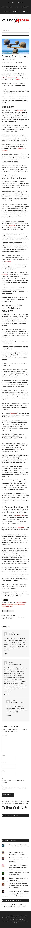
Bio (4, 610)
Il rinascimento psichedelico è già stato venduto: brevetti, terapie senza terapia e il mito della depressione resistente (19, 893)
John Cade (20, 110)
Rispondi (6, 653)
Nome (3, 755)
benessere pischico (15, 617)
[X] (22, 807)
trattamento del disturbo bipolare (10, 77)
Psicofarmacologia (11, 615)
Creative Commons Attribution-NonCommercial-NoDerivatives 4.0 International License (14, 604)
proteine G (4, 274)
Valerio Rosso (15, 20)
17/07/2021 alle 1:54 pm (15, 635)
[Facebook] (14, 807)
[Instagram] (3, 807)
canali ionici (8, 261)
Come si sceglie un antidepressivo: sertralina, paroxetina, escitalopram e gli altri (19, 846)
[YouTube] (11, 807)
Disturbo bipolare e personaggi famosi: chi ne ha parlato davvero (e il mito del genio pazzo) (19, 859)
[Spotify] (7, 807)
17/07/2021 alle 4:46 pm (17, 702)
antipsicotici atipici (20, 515)
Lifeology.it (15, 922)
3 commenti (19, 62)
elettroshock (12, 225)
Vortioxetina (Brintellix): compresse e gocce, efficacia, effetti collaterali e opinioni (18, 867)
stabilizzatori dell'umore (7, 618)
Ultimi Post (10, 610)
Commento (5, 735)
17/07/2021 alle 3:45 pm (15, 664)
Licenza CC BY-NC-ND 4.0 (22, 921)
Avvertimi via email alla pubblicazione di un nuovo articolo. (14, 789)
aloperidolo (21, 527)
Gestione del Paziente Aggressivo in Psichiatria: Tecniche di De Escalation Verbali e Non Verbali (18, 885)
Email (3, 763)
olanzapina (21, 148)
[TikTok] (18, 807)
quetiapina (4, 150)
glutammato (14, 413)
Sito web (4, 771)
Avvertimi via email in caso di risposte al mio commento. (13, 781)
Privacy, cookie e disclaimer (8, 921)
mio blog (18, 79)
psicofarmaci (23, 617)
